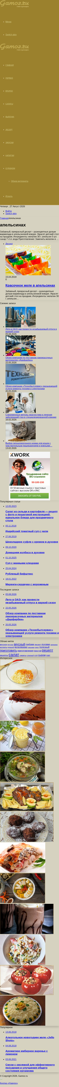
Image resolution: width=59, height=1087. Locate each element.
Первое (9, 78)
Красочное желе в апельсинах (30, 285)
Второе (9, 91)
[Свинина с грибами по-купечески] (22, 872)
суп (36, 655)
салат (14, 654)
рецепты (4, 655)
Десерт (8, 130)
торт (48, 655)
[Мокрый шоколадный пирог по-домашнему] (22, 719)
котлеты (3, 647)
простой (37, 651)
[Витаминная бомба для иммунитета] (22, 750)
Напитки (9, 155)
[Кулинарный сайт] (14, 6)
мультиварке (21, 647)
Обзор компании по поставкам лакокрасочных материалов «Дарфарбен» (29, 358)
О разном (10, 168)
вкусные (10, 644)
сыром (42, 655)
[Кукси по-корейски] (22, 902)
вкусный (19, 644)
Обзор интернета (19, 181)
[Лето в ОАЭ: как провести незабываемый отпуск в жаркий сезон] (20, 326)
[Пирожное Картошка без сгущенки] (27, 841)
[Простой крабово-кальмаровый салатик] (22, 964)
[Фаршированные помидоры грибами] (27, 994)
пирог (37, 647)
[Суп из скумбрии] (22, 781)
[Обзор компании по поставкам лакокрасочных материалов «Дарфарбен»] (20, 355)
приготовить (8, 650)
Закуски (9, 142)
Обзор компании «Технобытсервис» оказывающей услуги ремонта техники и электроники (31, 387)
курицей (11, 647)
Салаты (9, 104)
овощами (31, 647)
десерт (38, 644)
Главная (4, 218)
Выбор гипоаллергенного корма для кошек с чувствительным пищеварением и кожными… (28, 444)
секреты (23, 655)
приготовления (25, 650)
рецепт (47, 650)
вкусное (3, 644)
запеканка (53, 644)
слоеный (30, 655)
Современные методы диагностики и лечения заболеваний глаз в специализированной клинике (30, 416)
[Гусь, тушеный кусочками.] (27, 810)
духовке (45, 644)
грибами (30, 644)
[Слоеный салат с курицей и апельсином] (22, 1025)
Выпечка (9, 117)
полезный (44, 647)
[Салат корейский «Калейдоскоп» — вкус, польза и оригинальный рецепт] (22, 689)
